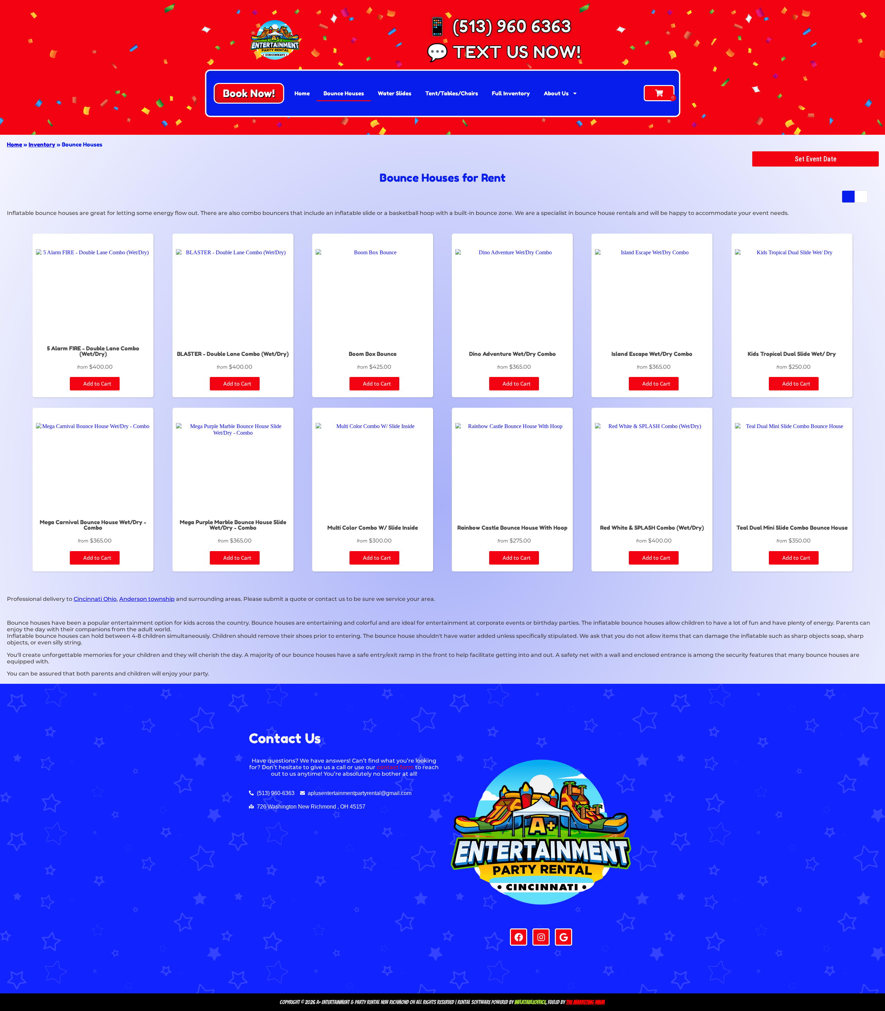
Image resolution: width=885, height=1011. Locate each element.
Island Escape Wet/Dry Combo (652, 353)
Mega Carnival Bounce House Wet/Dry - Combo (93, 525)
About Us (556, 93)
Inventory (42, 144)
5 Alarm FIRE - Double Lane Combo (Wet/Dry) (93, 351)
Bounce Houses (344, 93)
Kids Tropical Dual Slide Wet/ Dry (792, 353)
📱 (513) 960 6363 (499, 26)
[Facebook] (518, 937)
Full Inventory (511, 93)
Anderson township (147, 599)
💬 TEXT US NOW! (504, 52)
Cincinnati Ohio (95, 599)
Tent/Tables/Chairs (451, 93)
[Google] (563, 937)
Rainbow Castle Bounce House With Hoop (512, 527)
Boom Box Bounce (373, 353)
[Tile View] (848, 196)
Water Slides (394, 93)
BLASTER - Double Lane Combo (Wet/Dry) (233, 353)
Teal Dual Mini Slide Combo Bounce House (792, 527)
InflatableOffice (530, 1002)
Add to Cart (96, 383)
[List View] (861, 196)
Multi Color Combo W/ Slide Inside (372, 527)
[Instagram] (541, 937)
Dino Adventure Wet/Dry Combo (512, 353)
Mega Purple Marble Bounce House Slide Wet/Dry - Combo (233, 525)
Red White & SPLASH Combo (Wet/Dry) (652, 527)
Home (302, 93)
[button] (249, 93)
